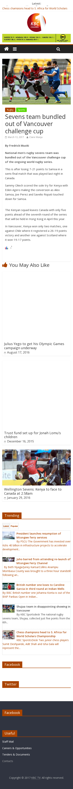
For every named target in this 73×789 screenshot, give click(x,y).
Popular (14, 526)
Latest (6, 526)
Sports (21, 109)
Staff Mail (8, 741)
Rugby (10, 109)
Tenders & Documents (16, 754)
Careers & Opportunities (17, 748)
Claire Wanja (35, 137)
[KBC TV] (36, 15)
